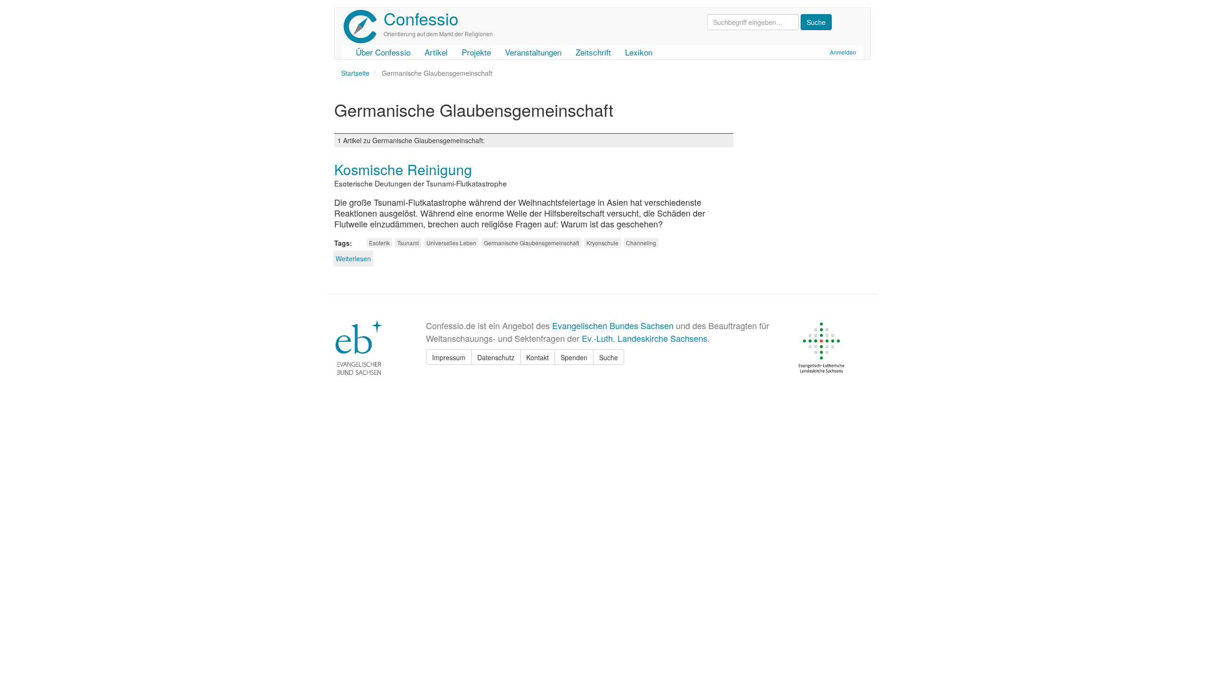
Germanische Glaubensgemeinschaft (531, 243)
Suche (608, 357)
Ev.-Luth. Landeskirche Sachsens (644, 338)
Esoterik (379, 243)
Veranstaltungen (533, 52)
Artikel (436, 52)
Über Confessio (383, 52)
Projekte (476, 52)
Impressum (449, 357)
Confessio (421, 18)
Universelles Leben (451, 243)
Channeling (641, 243)
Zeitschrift (593, 52)
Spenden (574, 357)
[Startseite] (364, 26)
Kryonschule (602, 243)
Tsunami (408, 243)
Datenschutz (495, 357)
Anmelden (843, 52)
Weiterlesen (353, 258)
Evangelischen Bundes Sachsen (613, 325)
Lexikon (638, 52)
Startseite (355, 73)
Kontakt (537, 357)
